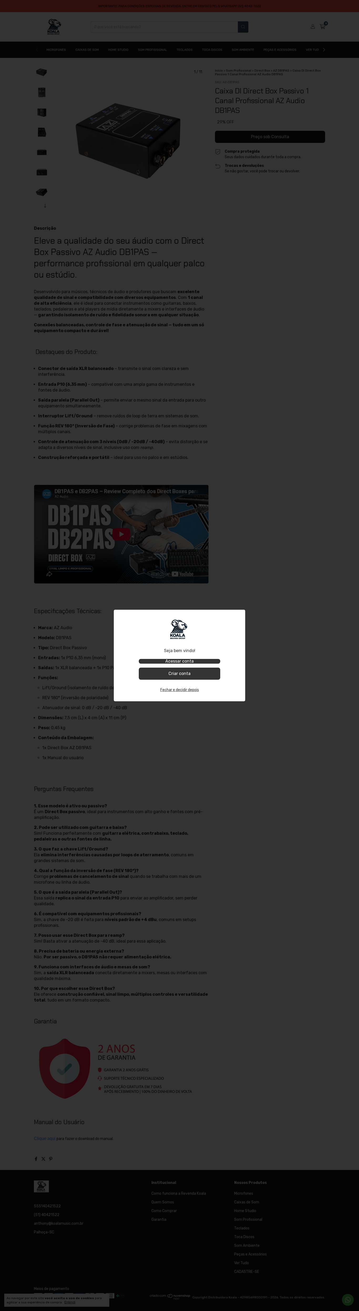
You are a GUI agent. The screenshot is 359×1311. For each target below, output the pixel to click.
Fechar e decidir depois (179, 690)
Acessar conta (179, 661)
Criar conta (179, 673)
